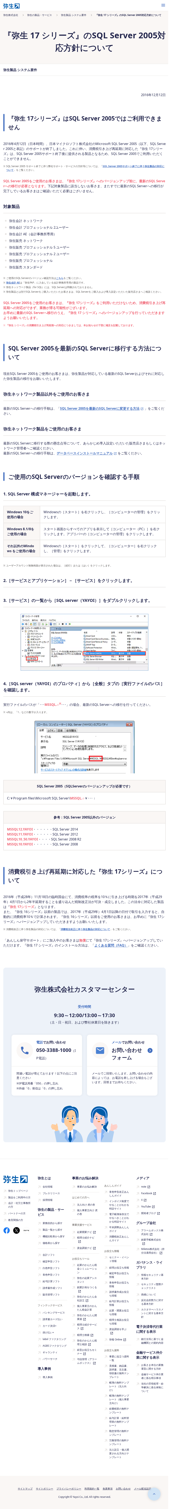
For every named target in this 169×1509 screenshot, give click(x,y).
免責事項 (108, 1488)
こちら (59, 278)
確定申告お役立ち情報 (119, 1275)
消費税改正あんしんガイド (119, 1238)
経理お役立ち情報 (119, 1267)
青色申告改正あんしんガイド (119, 1193)
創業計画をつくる (87, 1287)
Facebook (146, 1193)
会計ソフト (49, 1255)
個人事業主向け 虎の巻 (87, 1212)
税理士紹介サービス (87, 1326)
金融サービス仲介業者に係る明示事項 (152, 1376)
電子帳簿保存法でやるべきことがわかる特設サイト (119, 1217)
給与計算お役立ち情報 (119, 1303)
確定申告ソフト (51, 1261)
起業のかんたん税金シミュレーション (87, 1268)
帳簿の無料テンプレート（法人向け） (119, 1386)
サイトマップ (25, 1488)
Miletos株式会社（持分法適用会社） (152, 1250)
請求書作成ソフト (52, 1288)
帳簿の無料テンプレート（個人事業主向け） (119, 1399)
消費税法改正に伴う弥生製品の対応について (85, 929)
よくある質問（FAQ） (111, 945)
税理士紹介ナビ (85, 1237)
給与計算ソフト (51, 1281)
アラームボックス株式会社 (152, 1232)
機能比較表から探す (54, 1236)
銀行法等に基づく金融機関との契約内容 (152, 1341)
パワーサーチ (50, 1359)
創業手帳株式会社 (151, 1239)
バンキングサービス (54, 1312)
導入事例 (48, 1377)
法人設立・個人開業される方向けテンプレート (119, 1453)
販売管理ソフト (51, 1294)
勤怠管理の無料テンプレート (119, 1433)
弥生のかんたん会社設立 (87, 1298)
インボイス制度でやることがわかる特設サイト (119, 1204)
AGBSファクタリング (55, 1345)
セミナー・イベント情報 (119, 1259)
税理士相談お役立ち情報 (119, 1321)
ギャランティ (50, 1352)
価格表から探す (51, 1243)
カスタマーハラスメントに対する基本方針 (152, 1313)
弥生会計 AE (13, 282)
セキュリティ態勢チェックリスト (152, 1286)
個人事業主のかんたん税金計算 (87, 1307)
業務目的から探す (52, 1223)
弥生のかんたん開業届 (87, 1317)
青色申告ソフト (51, 1274)
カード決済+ (49, 1326)
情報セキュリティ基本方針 (152, 1276)
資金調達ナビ (84, 1248)
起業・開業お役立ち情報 (119, 1312)
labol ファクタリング (54, 1339)
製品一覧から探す (52, 1229)
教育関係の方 (15, 1220)
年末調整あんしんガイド (119, 1229)
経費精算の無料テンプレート (119, 1410)
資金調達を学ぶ (118, 1329)
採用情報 (48, 1200)
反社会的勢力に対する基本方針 (152, 1302)
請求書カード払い (52, 1319)
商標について (148, 1294)
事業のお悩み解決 (87, 1186)
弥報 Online (115, 1339)
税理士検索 (83, 1335)
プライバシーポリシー (68, 1488)
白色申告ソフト (51, 1268)
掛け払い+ (48, 1332)
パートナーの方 (17, 1213)
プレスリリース (51, 1193)
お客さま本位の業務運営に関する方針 (152, 1366)
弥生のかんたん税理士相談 (87, 1342)
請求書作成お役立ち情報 (119, 1293)
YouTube (146, 1206)
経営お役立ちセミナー (87, 1351)
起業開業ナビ (84, 1232)
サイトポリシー (44, 1488)
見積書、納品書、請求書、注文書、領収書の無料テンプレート (119, 1371)
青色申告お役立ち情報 (119, 1284)
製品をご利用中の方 (19, 1197)
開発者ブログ (148, 1213)
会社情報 (48, 1186)
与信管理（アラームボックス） (87, 1361)
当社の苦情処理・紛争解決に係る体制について (152, 1387)
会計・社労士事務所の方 (19, 1204)
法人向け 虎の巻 (86, 1204)
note (143, 1186)
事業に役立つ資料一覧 (119, 1358)
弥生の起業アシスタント (87, 1279)
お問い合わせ (123, 1488)
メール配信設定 (142, 1488)
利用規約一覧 (91, 1488)
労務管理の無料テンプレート (119, 1442)
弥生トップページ (18, 1191)
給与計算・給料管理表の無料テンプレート (119, 1421)
